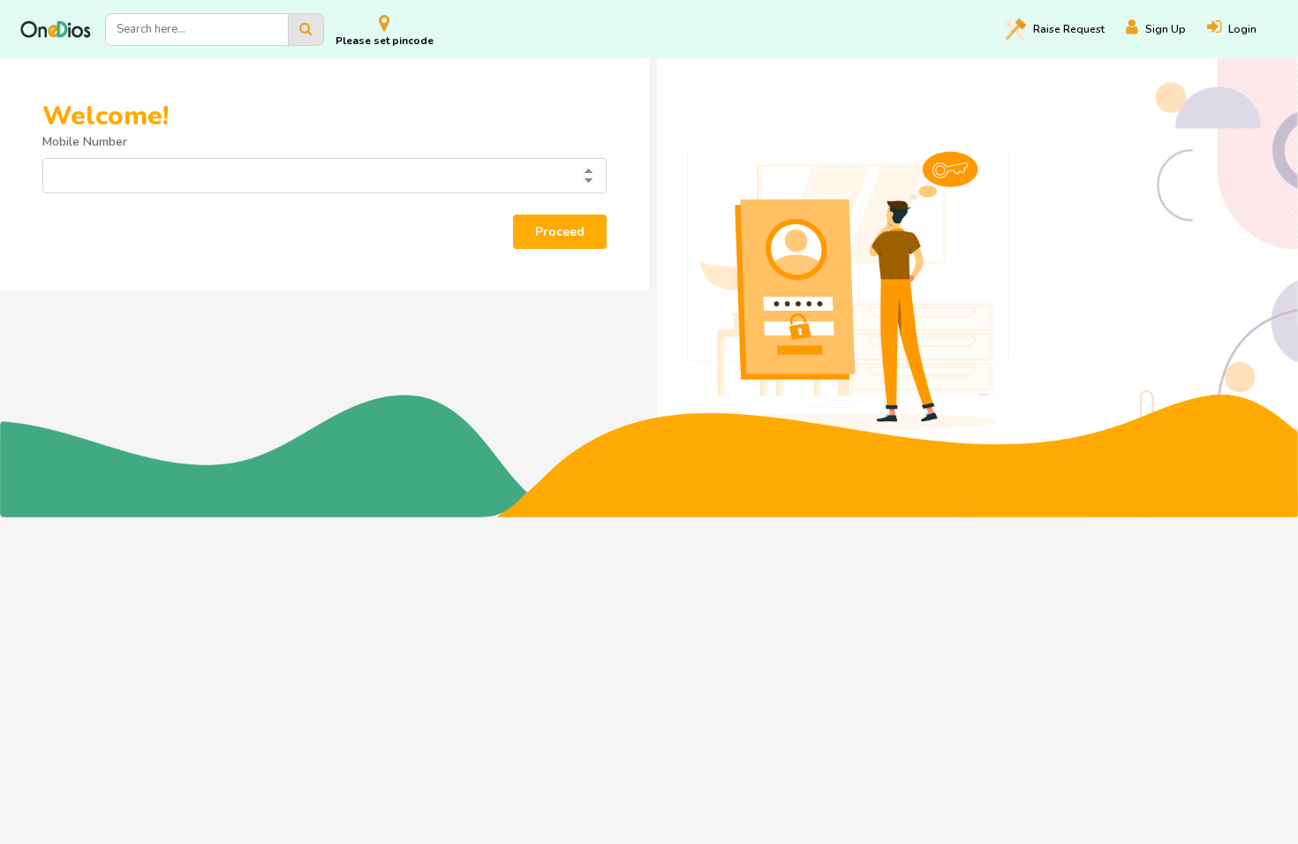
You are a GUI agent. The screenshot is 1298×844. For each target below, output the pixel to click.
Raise (1069, 29)
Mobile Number (84, 141)
